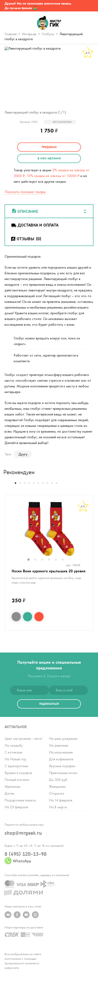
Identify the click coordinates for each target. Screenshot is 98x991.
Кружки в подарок (18, 772)
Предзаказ (49, 147)
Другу (22, 454)
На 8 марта (58, 807)
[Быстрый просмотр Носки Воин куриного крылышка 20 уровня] (16, 616)
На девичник (58, 745)
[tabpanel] (49, 529)
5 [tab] (58, 560)
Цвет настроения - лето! (23, 738)
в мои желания (49, 158)
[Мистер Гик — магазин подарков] (49, 23)
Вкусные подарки (62, 766)
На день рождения (63, 738)
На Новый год (15, 759)
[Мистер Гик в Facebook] (17, 914)
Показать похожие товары (25, 191)
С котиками (13, 752)
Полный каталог (17, 779)
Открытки (56, 793)
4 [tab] (51, 560)
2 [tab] (37, 560)
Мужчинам (12, 786)
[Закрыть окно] (90, 5)
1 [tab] (30, 560)
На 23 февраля (16, 807)
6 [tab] (65, 560)
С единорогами (16, 766)
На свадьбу (14, 745)
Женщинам (57, 786)
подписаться (49, 704)
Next (88, 532)
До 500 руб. (58, 779)
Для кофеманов (61, 759)
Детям (9, 793)
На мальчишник (61, 752)
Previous (9, 532)
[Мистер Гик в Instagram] (35, 914)
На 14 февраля (60, 800)
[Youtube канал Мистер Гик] (26, 914)
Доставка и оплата (38, 224)
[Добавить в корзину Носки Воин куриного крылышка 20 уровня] (39, 616)
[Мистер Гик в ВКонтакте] (8, 914)
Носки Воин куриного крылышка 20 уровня (48, 571)
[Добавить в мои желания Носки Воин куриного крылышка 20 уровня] (27, 616)
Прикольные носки (63, 772)
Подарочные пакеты (20, 800)
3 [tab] (44, 560)
